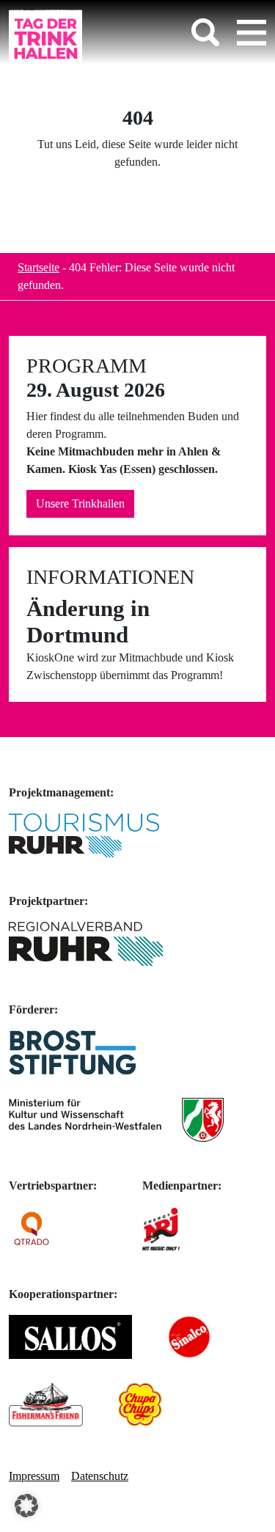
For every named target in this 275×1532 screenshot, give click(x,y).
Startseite (38, 267)
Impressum (34, 1476)
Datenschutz (99, 1476)
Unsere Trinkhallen (80, 503)
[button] (26, 1505)
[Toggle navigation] (251, 32)
